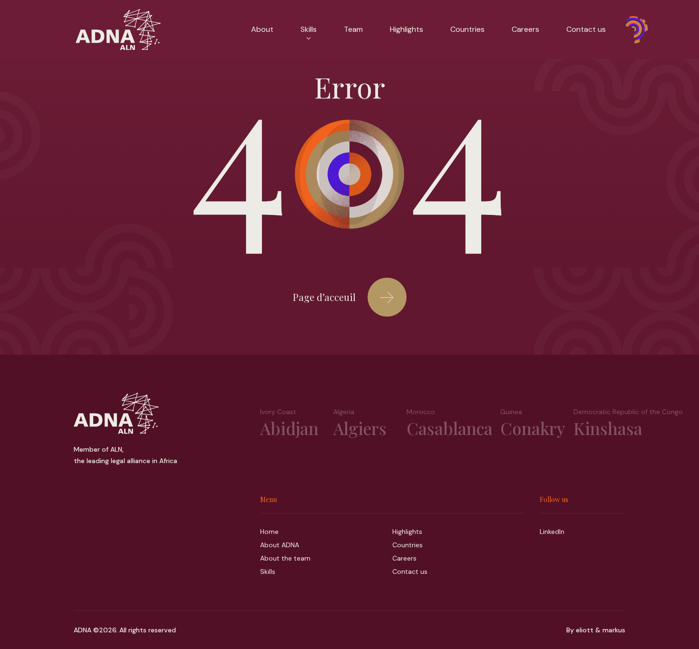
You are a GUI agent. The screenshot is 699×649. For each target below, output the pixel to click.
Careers (525, 29)
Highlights (406, 29)
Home (269, 531)
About (262, 29)
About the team (285, 558)
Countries (467, 29)
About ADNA (279, 545)
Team (353, 29)
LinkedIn (552, 531)
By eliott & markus (595, 630)
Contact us (586, 29)
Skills (267, 571)
